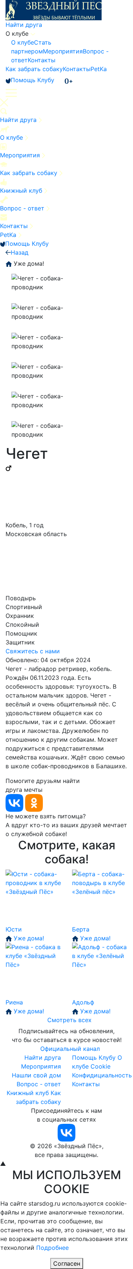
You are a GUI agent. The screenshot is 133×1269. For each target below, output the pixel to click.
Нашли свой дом (36, 1075)
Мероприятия (63, 51)
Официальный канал (70, 1048)
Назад (19, 252)
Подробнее (52, 1247)
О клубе (22, 42)
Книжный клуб (22, 190)
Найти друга (24, 24)
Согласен (66, 1263)
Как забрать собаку (34, 69)
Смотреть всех (69, 1020)
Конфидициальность (102, 1075)
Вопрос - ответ (23, 208)
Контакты (41, 60)
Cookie (100, 1066)
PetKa (99, 69)
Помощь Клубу (32, 80)
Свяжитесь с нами (33, 651)
